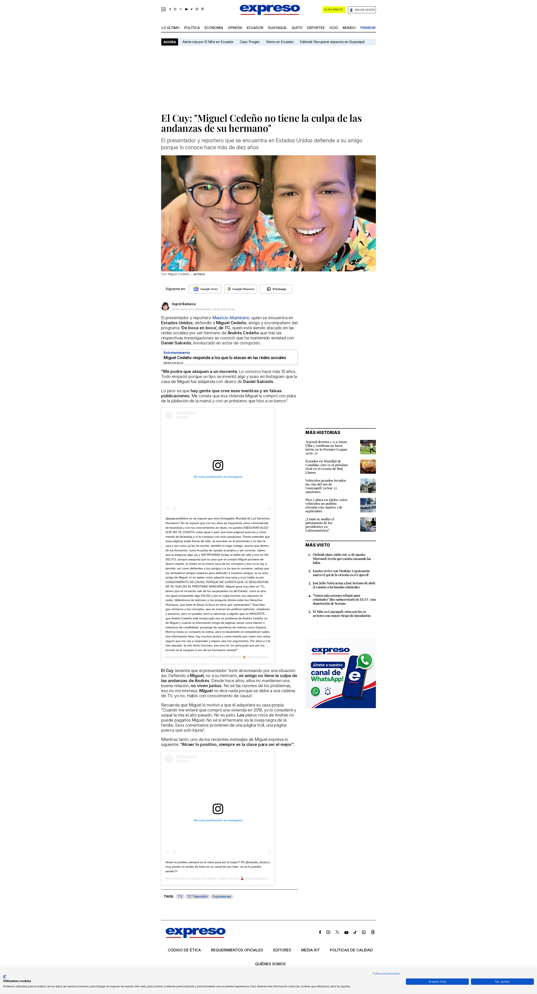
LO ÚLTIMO (171, 28)
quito (297, 28)
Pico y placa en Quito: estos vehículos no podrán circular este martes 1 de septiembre (326, 505)
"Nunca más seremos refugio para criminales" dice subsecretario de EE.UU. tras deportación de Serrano (344, 599)
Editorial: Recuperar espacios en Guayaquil (332, 42)
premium (367, 28)
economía (214, 28)
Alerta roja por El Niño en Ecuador (207, 42)
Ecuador (255, 28)
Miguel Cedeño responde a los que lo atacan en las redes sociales (225, 357)
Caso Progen (250, 42)
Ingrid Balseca (184, 304)
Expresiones (221, 896)
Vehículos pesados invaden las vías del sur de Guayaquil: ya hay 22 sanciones (325, 486)
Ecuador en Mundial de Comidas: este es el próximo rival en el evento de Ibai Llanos (326, 467)
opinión (235, 28)
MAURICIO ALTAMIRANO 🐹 (227, 657)
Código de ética (184, 950)
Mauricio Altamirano (230, 317)
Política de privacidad (386, 973)
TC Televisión (197, 896)
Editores (282, 950)
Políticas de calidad (351, 950)
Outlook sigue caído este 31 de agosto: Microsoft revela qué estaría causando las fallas (342, 558)
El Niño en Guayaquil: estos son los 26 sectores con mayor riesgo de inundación (342, 613)
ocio (333, 28)
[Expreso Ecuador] (195, 936)
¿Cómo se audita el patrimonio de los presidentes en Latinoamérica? (319, 524)
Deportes (316, 28)
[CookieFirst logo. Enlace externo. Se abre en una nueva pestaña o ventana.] (4, 977)
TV (180, 896)
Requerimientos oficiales (237, 950)
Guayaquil (277, 28)
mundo (349, 28)
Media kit (310, 950)
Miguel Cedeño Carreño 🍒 (226, 878)
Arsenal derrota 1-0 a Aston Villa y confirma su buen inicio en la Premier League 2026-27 (326, 447)
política (192, 28)
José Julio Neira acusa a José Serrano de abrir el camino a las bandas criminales (344, 585)
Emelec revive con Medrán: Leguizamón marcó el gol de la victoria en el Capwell (341, 573)
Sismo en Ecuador (280, 42)
